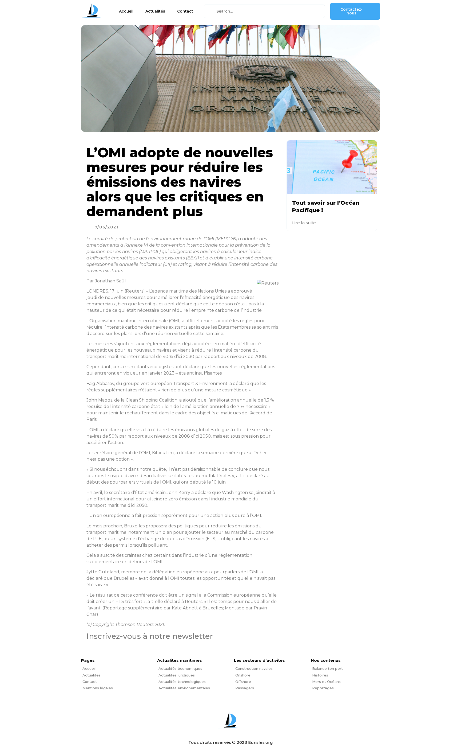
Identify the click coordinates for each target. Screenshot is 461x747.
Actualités (155, 11)
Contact (185, 11)
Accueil (126, 11)
